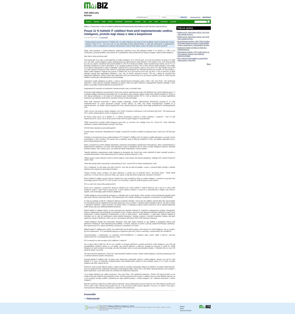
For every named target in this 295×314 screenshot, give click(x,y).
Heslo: (164, 17)
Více (208, 64)
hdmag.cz (111, 305)
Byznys (88, 21)
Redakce (182, 306)
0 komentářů (104, 37)
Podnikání (118, 21)
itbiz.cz (132, 305)
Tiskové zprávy (95, 26)
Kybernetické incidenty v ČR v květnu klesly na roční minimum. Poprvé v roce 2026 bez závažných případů (193, 54)
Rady (156, 21)
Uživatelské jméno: (142, 17)
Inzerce (182, 308)
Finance (96, 21)
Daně (103, 21)
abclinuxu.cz (117, 305)
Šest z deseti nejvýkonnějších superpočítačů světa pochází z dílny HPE (192, 59)
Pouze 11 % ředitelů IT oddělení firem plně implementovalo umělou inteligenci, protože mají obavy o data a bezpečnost (134, 26)
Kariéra (138, 21)
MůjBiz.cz (87, 26)
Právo (110, 21)
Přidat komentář (93, 298)
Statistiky (164, 21)
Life (144, 21)
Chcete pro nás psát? (185, 310)
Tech (150, 21)
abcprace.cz (125, 305)
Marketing (128, 21)
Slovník (173, 21)
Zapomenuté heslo (195, 17)
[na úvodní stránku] (96, 5)
